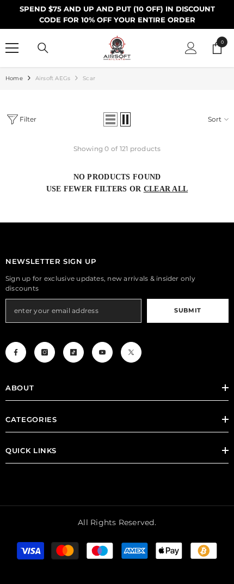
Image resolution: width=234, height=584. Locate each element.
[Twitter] (131, 352)
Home (14, 78)
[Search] (43, 48)
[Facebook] (15, 352)
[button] (110, 119)
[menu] (12, 48)
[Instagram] (44, 352)
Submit (187, 310)
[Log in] (191, 48)
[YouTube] (102, 352)
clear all (166, 189)
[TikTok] (73, 352)
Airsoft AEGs (52, 78)
